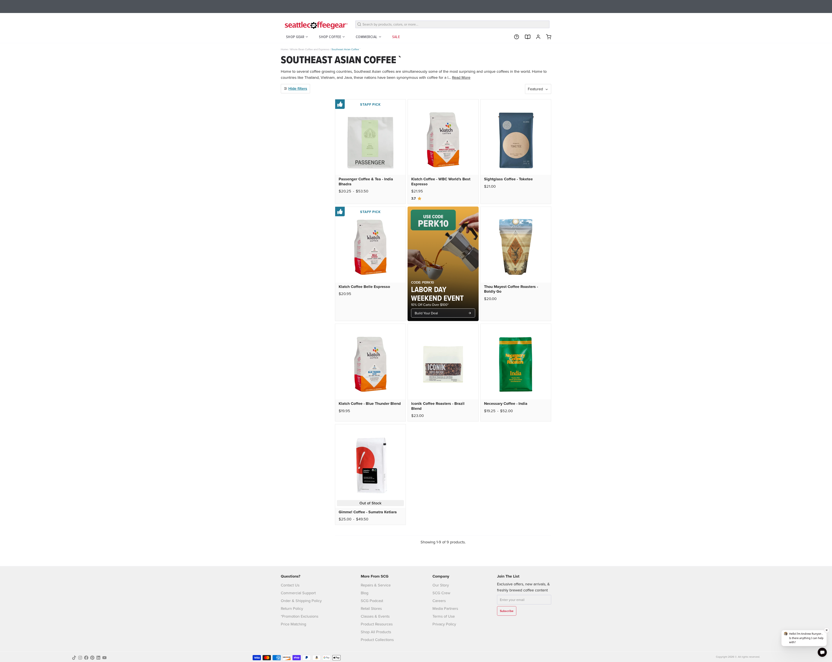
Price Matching (293, 624)
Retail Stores (371, 608)
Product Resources (377, 624)
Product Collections (377, 639)
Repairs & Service (376, 585)
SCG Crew (441, 593)
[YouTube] (104, 658)
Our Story (440, 585)
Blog (364, 593)
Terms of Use (443, 616)
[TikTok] (74, 658)
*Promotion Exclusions (299, 616)
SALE (396, 36)
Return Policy (292, 608)
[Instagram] (80, 658)
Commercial (366, 36)
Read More (461, 77)
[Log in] (536, 36)
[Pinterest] (92, 658)
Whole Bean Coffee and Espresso (309, 49)
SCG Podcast (372, 600)
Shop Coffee (330, 36)
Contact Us (290, 585)
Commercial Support (298, 593)
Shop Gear (295, 36)
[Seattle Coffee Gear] (315, 25)
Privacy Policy (444, 624)
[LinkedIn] (98, 658)
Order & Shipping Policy (301, 600)
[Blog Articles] (525, 37)
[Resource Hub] (514, 36)
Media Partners (445, 608)
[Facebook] (86, 658)
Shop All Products (376, 632)
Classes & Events (375, 616)
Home (284, 49)
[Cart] (547, 36)
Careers (439, 600)
